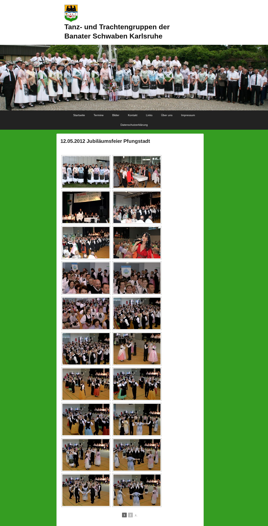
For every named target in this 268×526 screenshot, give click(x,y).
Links (149, 115)
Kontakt (132, 115)
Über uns (166, 115)
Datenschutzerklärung (134, 124)
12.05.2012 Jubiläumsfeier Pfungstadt (105, 141)
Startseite (79, 115)
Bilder (115, 115)
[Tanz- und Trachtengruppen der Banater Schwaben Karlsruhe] (134, 78)
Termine (99, 115)
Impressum (188, 115)
